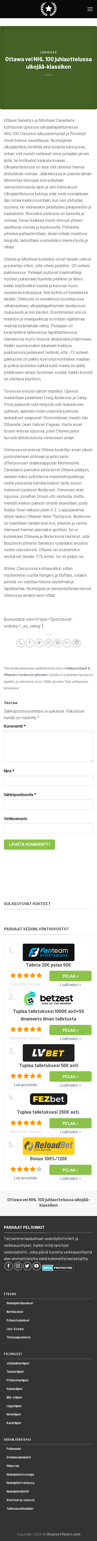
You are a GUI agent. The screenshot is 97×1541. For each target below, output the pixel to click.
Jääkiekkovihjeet (17, 1363)
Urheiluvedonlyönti (18, 1457)
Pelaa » (71, 975)
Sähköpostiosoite (20, 795)
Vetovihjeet (13, 1414)
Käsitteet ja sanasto (20, 1500)
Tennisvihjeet (15, 1371)
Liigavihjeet (14, 1406)
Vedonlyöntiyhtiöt (17, 1491)
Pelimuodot (13, 1448)
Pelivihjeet (13, 1354)
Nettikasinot (14, 1312)
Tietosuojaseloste (18, 1337)
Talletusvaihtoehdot (19, 1508)
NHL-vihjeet (14, 1397)
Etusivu (10, 1294)
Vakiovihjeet (14, 1389)
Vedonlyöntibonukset (19, 1303)
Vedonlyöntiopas (17, 1439)
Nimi (9, 771)
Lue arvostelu (25, 1084)
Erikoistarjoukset (17, 1320)
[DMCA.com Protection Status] (57, 1267)
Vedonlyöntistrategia (20, 1474)
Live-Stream (15, 1329)
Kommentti (15, 726)
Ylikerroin (12, 1466)
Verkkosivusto (15, 819)
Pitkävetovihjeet (17, 1380)
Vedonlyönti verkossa (20, 1483)
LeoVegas (48, 52)
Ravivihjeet (13, 1423)
